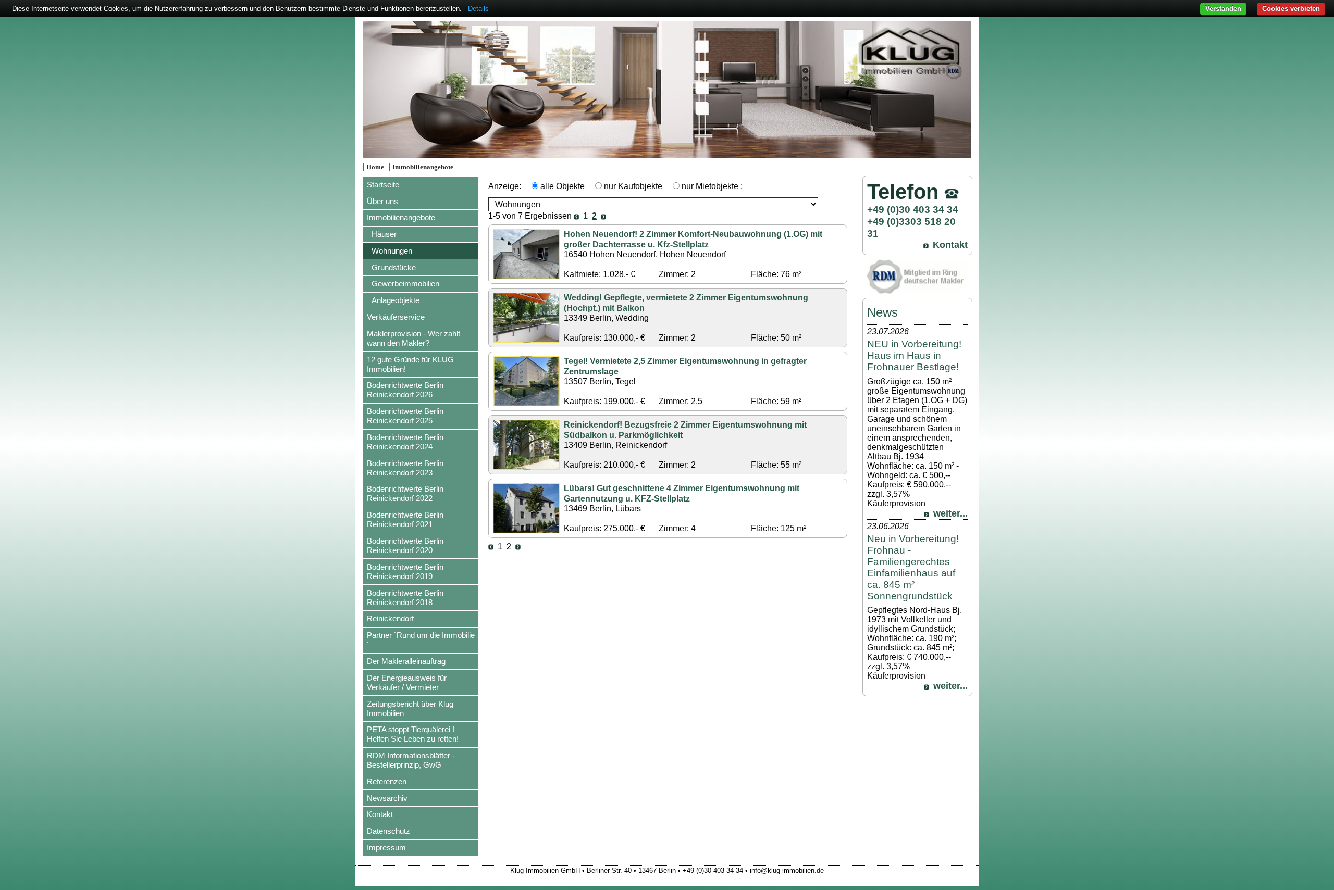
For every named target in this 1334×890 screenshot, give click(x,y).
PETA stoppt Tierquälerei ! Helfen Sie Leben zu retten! (413, 734)
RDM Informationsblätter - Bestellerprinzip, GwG (411, 760)
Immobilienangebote (422, 167)
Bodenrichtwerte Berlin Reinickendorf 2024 (405, 442)
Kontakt (380, 814)
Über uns (382, 201)
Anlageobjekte (395, 300)
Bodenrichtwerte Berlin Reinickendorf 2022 (405, 493)
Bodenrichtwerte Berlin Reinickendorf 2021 (405, 519)
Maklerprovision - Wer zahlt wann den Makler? (413, 338)
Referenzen (386, 781)
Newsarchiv (387, 798)
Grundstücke (394, 267)
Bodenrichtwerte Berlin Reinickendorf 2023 (405, 468)
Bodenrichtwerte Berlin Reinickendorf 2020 (405, 545)
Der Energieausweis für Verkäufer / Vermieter (407, 682)
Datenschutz (388, 830)
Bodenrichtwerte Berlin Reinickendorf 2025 (405, 416)
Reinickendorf (390, 618)
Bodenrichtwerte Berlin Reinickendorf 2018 (405, 597)
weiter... (950, 513)
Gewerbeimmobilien (405, 283)
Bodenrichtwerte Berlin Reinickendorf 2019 (405, 571)
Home (375, 167)
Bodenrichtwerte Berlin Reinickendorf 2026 (405, 390)
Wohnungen (392, 250)
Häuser (384, 234)
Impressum (386, 847)
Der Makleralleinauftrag (406, 661)
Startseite (383, 184)
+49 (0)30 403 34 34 (912, 209)
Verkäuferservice (396, 316)
